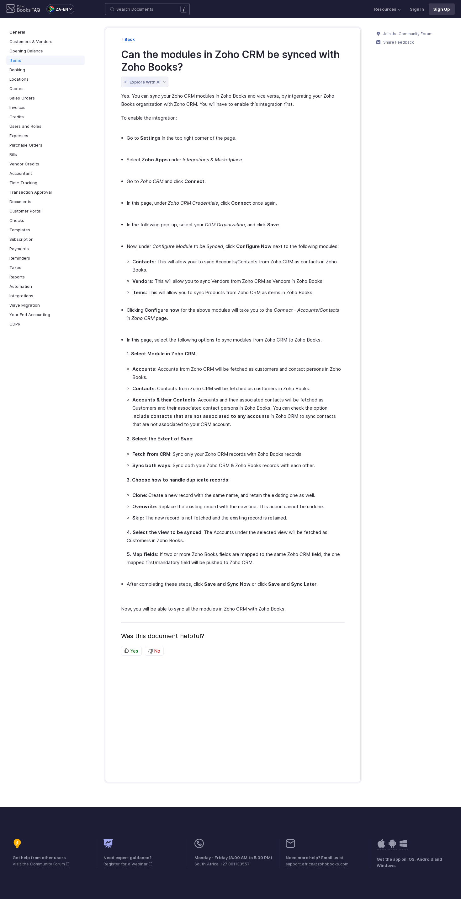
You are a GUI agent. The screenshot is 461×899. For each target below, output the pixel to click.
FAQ (36, 10)
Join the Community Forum (407, 33)
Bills (13, 154)
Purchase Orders (25, 145)
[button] (57, 9)
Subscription (21, 239)
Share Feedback (398, 42)
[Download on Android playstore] (381, 846)
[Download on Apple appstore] (392, 846)
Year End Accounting (29, 314)
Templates (19, 229)
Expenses (18, 135)
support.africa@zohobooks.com (317, 863)
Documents (20, 201)
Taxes (15, 267)
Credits (16, 116)
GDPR (14, 323)
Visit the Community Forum (39, 863)
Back (130, 39)
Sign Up (441, 9)
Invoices (17, 107)
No (156, 651)
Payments (19, 248)
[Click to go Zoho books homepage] (18, 9)
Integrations (21, 295)
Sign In (417, 9)
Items (15, 60)
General (17, 32)
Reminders (19, 258)
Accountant (20, 173)
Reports (17, 276)
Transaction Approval (30, 192)
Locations (19, 79)
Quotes (16, 88)
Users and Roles (25, 126)
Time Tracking (23, 182)
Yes (133, 651)
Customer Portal (25, 210)
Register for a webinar (126, 863)
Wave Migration (24, 305)
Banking (17, 69)
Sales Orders (22, 97)
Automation (20, 286)
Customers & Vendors (30, 41)
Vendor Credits (24, 163)
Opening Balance (26, 50)
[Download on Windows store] (403, 846)
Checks (16, 220)
